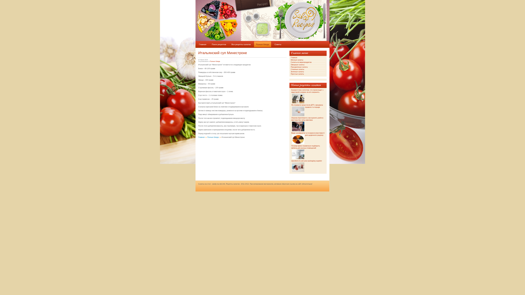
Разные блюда (215, 61)
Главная (201, 137)
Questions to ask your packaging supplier (306, 161)
